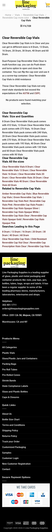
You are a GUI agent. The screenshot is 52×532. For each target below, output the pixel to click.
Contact (6, 469)
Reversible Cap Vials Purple (28, 204)
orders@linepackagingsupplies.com (20, 308)
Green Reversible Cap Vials (28, 197)
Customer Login (10, 458)
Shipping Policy (10, 430)
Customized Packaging (14, 447)
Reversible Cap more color (15, 17)
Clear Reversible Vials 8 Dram (17, 166)
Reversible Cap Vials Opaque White (20, 212)
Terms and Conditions (13, 425)
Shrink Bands (9, 380)
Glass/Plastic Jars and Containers (19, 358)
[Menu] (4, 4)
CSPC (37, 93)
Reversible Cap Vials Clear (15, 215)
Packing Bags (9, 364)
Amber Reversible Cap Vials (16, 193)
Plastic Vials (8, 353)
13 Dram (15, 231)
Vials (17, 15)
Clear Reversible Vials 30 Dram (26, 177)
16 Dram (26, 231)
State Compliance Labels (15, 386)
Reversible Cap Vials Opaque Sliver (20, 208)
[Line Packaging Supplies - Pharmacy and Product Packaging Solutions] (26, 5)
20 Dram (36, 231)
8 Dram (6, 231)
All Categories (9, 347)
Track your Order (11, 441)
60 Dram (24, 235)
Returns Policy (9, 436)
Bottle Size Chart (10, 419)
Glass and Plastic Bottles (15, 391)
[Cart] (47, 5)
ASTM (26, 93)
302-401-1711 (9, 305)
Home (8, 15)
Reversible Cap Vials (33, 15)
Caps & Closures (10, 397)
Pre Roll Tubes (9, 369)
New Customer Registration (16, 463)
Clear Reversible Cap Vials (15, 239)
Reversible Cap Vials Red (15, 201)
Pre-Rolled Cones (11, 375)
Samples (6, 452)
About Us (7, 414)
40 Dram (14, 235)
